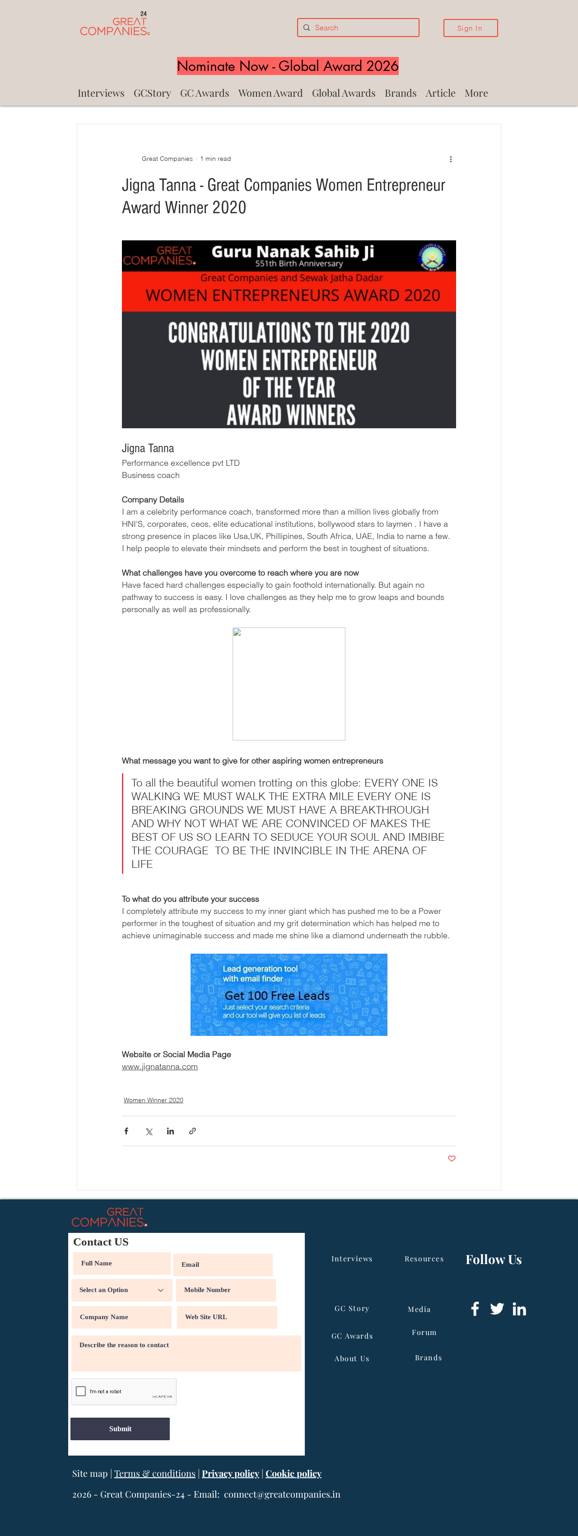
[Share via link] (192, 1131)
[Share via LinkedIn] (170, 1131)
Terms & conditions (155, 1473)
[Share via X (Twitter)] (148, 1131)
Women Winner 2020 (153, 1100)
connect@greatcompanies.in (282, 1494)
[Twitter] (497, 1308)
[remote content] (289, 685)
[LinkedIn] (519, 1308)
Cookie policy (294, 1473)
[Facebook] (475, 1308)
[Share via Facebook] (126, 1131)
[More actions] (450, 158)
